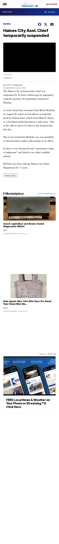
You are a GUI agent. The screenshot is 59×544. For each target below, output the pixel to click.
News (7, 24)
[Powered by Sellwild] (52, 354)
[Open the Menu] (4, 4)
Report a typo (10, 175)
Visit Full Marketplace (47, 194)
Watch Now (51, 4)
